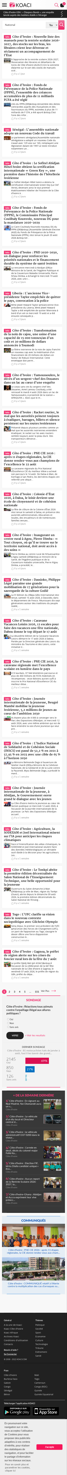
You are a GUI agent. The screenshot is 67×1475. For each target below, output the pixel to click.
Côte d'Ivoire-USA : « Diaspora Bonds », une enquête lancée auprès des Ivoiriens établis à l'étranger (28, 13)
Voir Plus (46, 991)
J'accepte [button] (49, 1447)
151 (37, 991)
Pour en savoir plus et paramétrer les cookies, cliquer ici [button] (17, 1467)
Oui (11, 1019)
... (30, 991)
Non (12, 1023)
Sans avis (14, 1027)
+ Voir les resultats (35, 1035)
